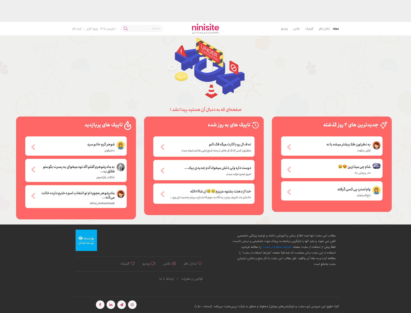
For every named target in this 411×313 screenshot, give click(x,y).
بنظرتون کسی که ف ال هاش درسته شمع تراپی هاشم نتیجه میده (216, 151)
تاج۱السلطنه (364, 195)
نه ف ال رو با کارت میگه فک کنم (230, 144)
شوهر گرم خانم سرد (101, 144)
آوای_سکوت (364, 151)
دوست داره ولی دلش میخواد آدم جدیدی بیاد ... (218, 168)
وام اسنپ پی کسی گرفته (354, 189)
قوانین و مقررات (191, 279)
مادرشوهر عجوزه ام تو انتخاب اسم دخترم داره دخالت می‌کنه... (78, 195)
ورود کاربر (92, 28)
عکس (296, 28)
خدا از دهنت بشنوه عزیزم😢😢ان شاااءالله (220, 191)
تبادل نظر (324, 28)
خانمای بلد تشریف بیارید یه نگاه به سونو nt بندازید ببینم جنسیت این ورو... (210, 197)
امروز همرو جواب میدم (238, 174)
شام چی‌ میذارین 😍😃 (354, 166)
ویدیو (284, 28)
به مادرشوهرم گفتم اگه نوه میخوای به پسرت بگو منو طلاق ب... (79, 169)
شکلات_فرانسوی (105, 177)
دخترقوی (109, 151)
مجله (336, 28)
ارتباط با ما (166, 279)
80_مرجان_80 (362, 173)
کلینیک (309, 28)
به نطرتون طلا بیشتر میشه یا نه (348, 144)
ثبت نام (76, 28)
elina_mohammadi (102, 203)
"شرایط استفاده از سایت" (276, 247)
